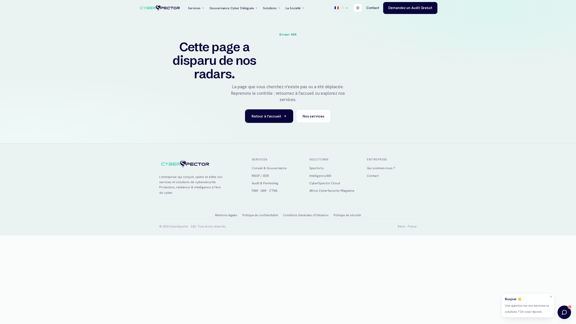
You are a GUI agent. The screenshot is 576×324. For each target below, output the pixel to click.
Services (194, 8)
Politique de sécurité (347, 215)
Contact (372, 8)
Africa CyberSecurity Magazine (332, 190)
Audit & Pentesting (265, 183)
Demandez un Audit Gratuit (410, 7)
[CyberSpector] (160, 8)
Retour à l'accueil (266, 116)
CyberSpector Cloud (324, 183)
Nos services (313, 116)
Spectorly (316, 168)
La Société (293, 8)
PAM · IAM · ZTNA (264, 190)
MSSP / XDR (260, 175)
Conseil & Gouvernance (269, 168)
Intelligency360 (320, 175)
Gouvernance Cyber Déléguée (231, 8)
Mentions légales (226, 215)
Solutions (270, 8)
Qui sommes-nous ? (381, 168)
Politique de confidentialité (260, 215)
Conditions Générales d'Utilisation (305, 215)
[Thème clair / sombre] (357, 7)
